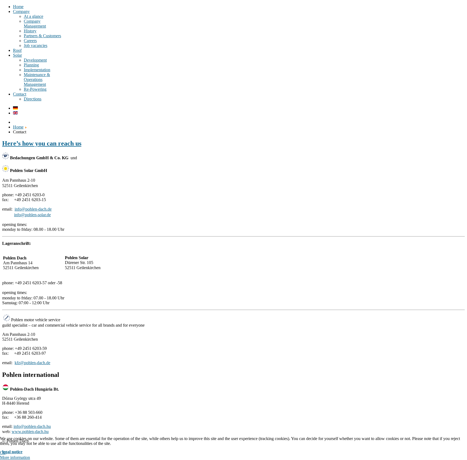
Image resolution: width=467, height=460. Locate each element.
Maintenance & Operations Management (37, 79)
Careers (30, 40)
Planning (31, 65)
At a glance (33, 16)
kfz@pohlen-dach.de (32, 362)
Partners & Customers (42, 35)
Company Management (35, 23)
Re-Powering (35, 89)
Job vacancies (35, 45)
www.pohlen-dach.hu (30, 431)
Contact (19, 94)
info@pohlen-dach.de (33, 209)
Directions (32, 99)
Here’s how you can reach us (41, 143)
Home (18, 6)
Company (21, 11)
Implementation (37, 69)
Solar (17, 55)
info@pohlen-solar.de (32, 214)
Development (35, 60)
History (30, 31)
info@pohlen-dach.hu (32, 426)
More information (15, 457)
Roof (17, 50)
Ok (2, 452)
